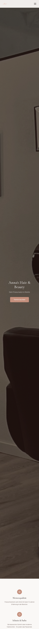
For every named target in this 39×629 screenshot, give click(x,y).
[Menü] (35, 4)
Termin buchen (19, 300)
